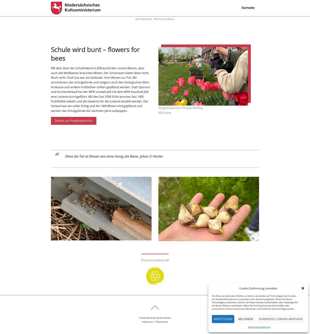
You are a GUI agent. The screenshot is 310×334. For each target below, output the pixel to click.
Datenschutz (162, 321)
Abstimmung (143, 19)
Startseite (248, 8)
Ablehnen (245, 319)
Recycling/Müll (164, 19)
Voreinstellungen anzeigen (281, 319)
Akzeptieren (223, 319)
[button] (303, 288)
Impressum (147, 321)
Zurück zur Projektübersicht (74, 121)
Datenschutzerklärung (259, 327)
